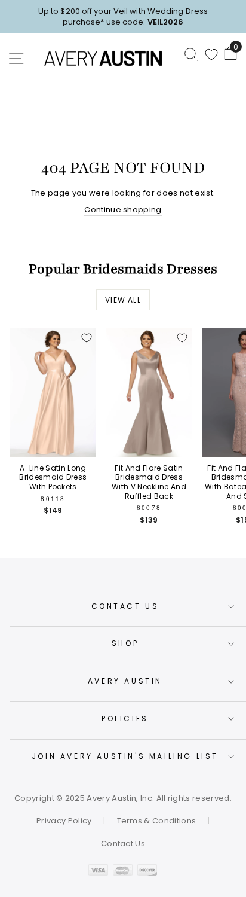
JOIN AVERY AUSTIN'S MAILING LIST (125, 756)
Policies (125, 718)
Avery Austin (125, 681)
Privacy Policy (64, 820)
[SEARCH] (191, 54)
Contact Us (125, 606)
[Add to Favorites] (86, 338)
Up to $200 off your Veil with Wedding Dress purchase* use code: (123, 16)
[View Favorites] (211, 54)
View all (123, 300)
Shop (125, 643)
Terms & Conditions (156, 820)
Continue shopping (122, 210)
